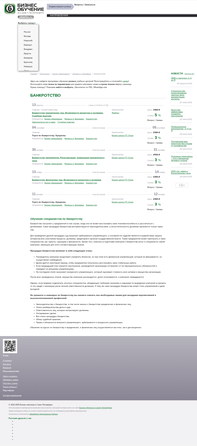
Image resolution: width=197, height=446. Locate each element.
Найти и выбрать (10, 376)
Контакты (7, 364)
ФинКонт (115, 113)
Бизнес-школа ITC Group (122, 135)
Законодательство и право (43, 122)
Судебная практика (66, 122)
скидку (125, 81)
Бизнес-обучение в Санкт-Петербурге (95, 408)
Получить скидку (10, 383)
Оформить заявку (10, 380)
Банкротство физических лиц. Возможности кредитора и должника (66, 180)
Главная (33, 74)
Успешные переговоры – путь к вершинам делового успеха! (182, 158)
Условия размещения (12, 395)
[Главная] (24, 18)
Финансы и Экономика (81, 74)
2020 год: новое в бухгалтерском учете (181, 172)
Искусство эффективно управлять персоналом (177, 113)
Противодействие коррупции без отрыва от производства (181, 143)
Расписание (45, 74)
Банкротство (91, 119)
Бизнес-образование (61, 74)
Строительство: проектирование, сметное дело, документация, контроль (179, 95)
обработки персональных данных (43, 414)
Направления (59, 15)
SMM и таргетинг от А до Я (181, 79)
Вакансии (7, 368)
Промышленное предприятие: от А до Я (181, 129)
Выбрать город (26, 23)
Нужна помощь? (10, 387)
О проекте (7, 361)
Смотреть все (189, 74)
